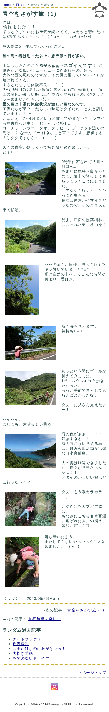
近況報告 (21, 644)
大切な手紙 (23, 653)
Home (7, 5)
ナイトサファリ (27, 639)
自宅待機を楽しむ (44, 619)
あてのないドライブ (31, 658)
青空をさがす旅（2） (86, 610)
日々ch (21, 5)
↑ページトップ (93, 672)
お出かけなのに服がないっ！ (39, 648)
